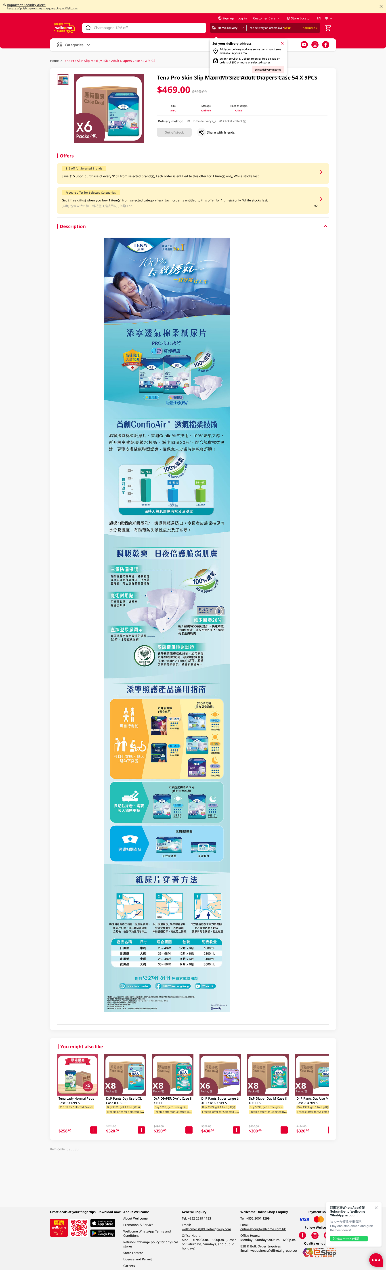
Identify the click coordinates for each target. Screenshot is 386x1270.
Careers (129, 1266)
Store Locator (301, 18)
